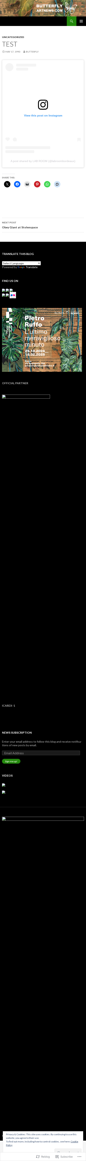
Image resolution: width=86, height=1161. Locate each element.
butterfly (32, 51)
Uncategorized (13, 37)
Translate (32, 267)
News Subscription (17, 732)
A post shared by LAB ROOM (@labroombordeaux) (43, 161)
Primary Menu (81, 21)
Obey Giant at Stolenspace (20, 225)
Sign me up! (11, 761)
